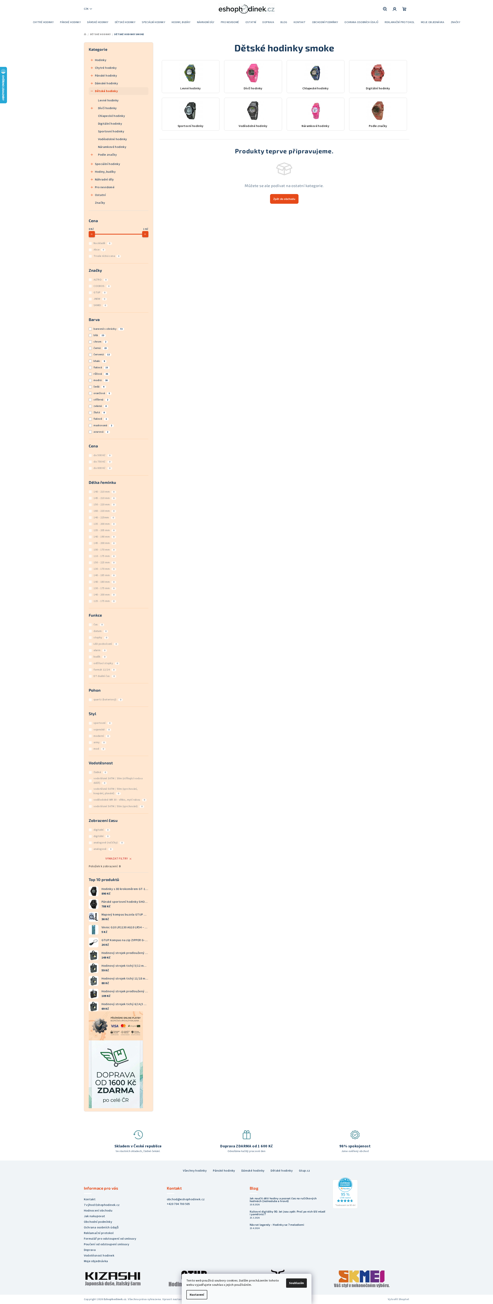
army (99, 742)
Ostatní (100, 195)
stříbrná (101, 400)
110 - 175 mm (104, 556)
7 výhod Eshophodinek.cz (102, 1205)
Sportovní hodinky (111, 131)
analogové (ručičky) (108, 843)
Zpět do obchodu (284, 198)
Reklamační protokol (99, 1233)
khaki (99, 361)
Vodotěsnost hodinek (99, 1255)
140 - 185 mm (104, 575)
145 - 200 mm (104, 543)
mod (99, 749)
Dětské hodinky (106, 91)
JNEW (99, 299)
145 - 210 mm (104, 498)
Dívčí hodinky (107, 108)
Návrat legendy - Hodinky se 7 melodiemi (277, 1224)
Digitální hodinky (110, 124)
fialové (100, 419)
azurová (101, 432)
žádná (100, 772)
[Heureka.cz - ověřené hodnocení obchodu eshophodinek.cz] (345, 1193)
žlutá (99, 412)
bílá (99, 335)
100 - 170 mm (104, 550)
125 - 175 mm (104, 601)
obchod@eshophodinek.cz (186, 1199)
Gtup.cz (304, 1171)
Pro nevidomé (105, 187)
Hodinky (101, 60)
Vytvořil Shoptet (398, 1299)
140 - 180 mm (104, 582)
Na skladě (102, 243)
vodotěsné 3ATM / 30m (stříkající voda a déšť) (118, 781)
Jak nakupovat (94, 1216)
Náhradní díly (104, 179)
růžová (101, 374)
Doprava (90, 1250)
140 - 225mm (104, 518)
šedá (99, 387)
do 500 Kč (102, 455)
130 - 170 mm (104, 569)
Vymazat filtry (116, 858)
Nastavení (197, 1295)
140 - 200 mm (104, 595)
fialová (101, 367)
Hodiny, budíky (105, 172)
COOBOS (101, 286)
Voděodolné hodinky (112, 139)
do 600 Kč (102, 468)
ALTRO (100, 280)
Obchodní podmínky (98, 1222)
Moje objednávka (96, 1261)
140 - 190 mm (104, 537)
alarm (99, 650)
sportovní (102, 723)
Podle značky (107, 155)
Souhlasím (296, 1283)
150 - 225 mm (104, 562)
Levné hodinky (108, 100)
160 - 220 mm (104, 511)
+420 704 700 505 (178, 1204)
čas (98, 625)
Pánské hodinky (106, 75)
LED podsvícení (105, 644)
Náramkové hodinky (112, 147)
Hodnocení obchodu (98, 1210)
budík (99, 657)
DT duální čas (104, 676)
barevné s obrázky (108, 329)
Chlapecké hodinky (111, 116)
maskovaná (103, 425)
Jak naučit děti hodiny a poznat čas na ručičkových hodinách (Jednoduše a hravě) (283, 1199)
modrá (101, 380)
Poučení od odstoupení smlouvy (106, 1244)
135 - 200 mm (104, 524)
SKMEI (100, 305)
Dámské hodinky (106, 83)
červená (102, 354)
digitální (101, 836)
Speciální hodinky (107, 164)
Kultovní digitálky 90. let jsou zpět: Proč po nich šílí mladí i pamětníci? (287, 1213)
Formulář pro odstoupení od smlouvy (110, 1239)
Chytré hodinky (106, 68)
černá (100, 348)
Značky (100, 203)
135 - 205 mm (104, 530)
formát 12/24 (104, 670)
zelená (100, 406)
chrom (100, 342)
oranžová (102, 393)
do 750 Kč (102, 462)
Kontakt (90, 1199)
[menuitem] (43, 22)
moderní (101, 736)
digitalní (101, 830)
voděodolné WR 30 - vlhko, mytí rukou (119, 800)
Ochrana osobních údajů (101, 1227)
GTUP (99, 292)
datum (100, 631)
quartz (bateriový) (107, 700)
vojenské (101, 730)
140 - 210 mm (104, 492)
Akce (99, 250)
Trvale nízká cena (106, 256)
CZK (86, 9)
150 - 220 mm (104, 505)
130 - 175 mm (104, 588)
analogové (102, 849)
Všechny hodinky (195, 1171)
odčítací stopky (106, 663)
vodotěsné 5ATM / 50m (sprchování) (118, 806)
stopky (100, 637)
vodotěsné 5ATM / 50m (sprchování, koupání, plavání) (116, 791)
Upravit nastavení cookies (179, 1299)
